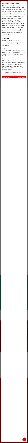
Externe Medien (8, 59)
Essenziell (6, 38)
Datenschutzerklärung (13, 23)
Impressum (21, 72)
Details (6, 72)
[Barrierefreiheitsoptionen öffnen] (24, 439)
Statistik (6, 48)
